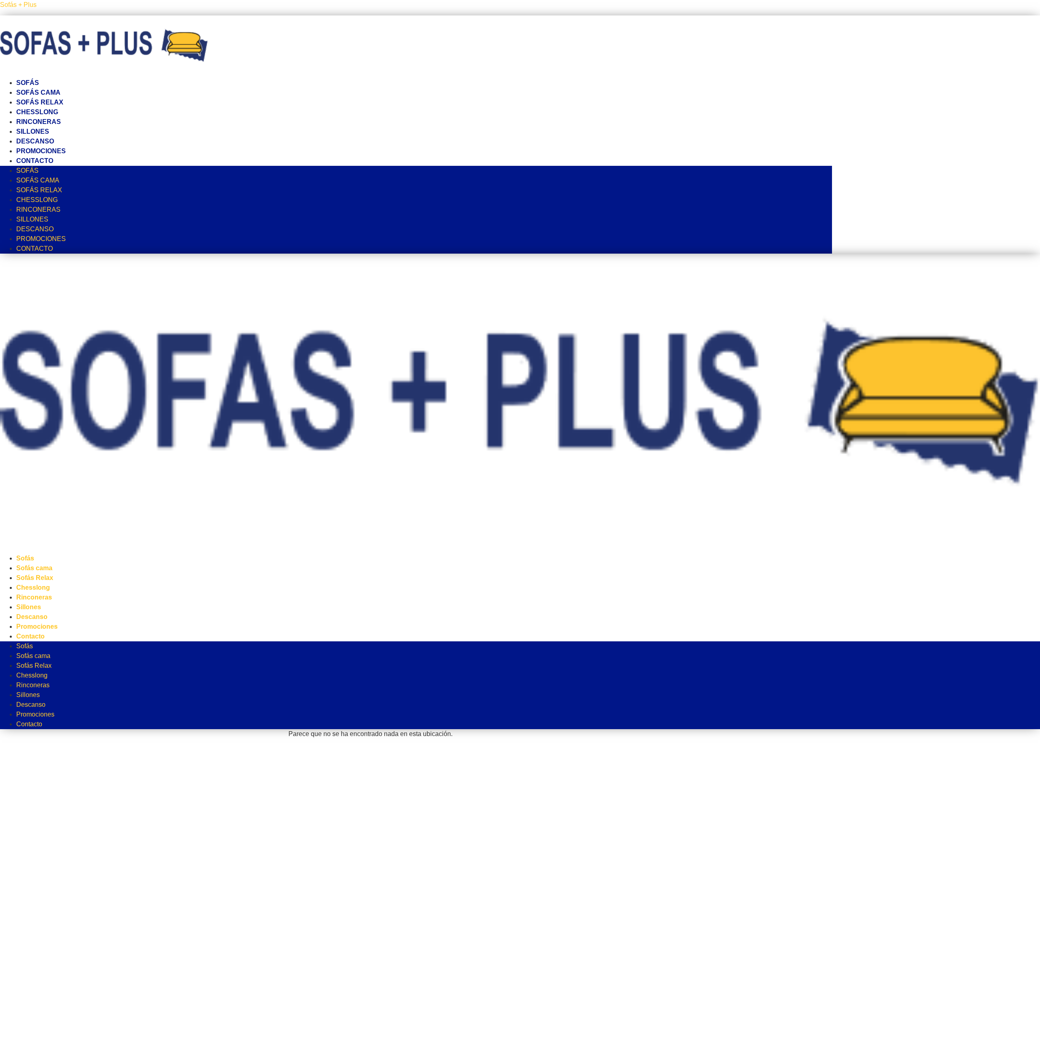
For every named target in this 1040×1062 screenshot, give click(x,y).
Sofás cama (38, 92)
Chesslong (37, 112)
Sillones (32, 131)
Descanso (35, 141)
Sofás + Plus (18, 4)
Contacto (34, 160)
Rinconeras (38, 121)
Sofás (27, 82)
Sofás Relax (39, 102)
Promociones (41, 151)
